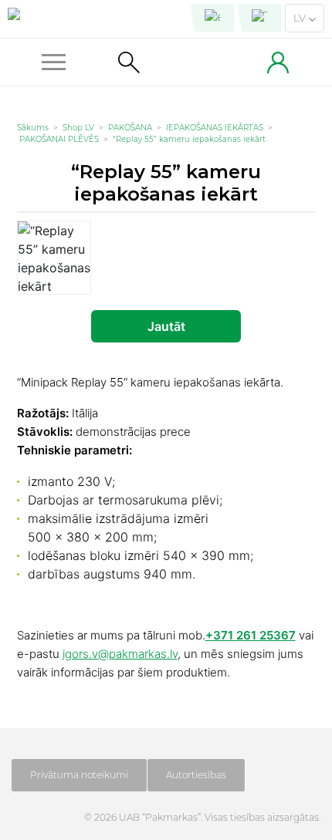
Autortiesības (196, 775)
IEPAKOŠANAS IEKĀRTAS (214, 128)
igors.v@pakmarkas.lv (120, 653)
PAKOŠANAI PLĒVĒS (59, 139)
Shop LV (78, 128)
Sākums (33, 128)
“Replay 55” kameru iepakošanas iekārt (189, 139)
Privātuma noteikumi (79, 775)
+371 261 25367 (250, 635)
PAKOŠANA (130, 128)
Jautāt (166, 326)
